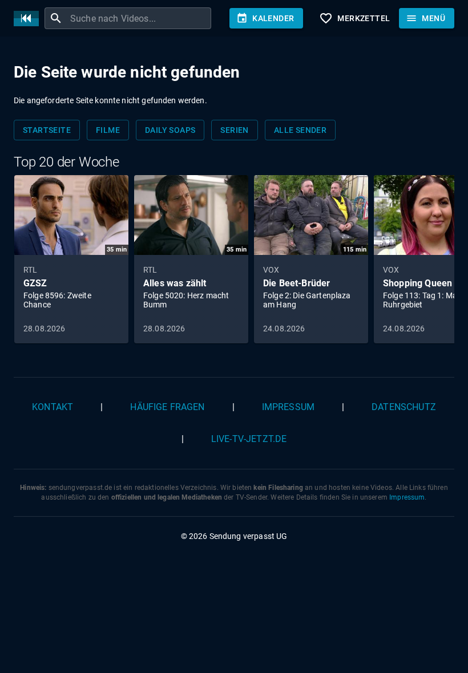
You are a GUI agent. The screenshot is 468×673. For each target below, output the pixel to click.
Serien (234, 130)
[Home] (29, 18)
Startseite (47, 130)
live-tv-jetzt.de (249, 438)
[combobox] (139, 18)
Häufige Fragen (167, 407)
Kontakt (52, 407)
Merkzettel (354, 18)
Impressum (288, 407)
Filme (108, 130)
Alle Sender (300, 130)
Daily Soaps (170, 130)
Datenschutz (404, 407)
